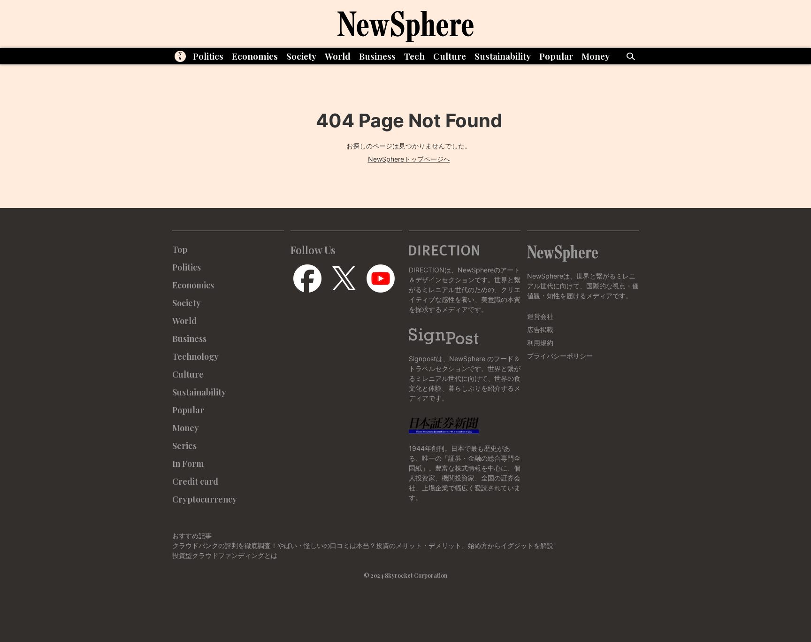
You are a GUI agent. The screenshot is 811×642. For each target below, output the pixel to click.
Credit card (195, 481)
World (338, 56)
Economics (255, 56)
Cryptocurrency (204, 499)
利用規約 (540, 343)
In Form (188, 463)
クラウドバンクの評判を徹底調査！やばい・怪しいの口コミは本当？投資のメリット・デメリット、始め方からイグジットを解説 (362, 545)
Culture (449, 56)
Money (595, 56)
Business (377, 56)
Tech (414, 56)
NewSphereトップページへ (409, 159)
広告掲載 (540, 329)
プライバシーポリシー (560, 356)
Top (179, 249)
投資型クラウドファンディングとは (224, 555)
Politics (208, 56)
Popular (556, 56)
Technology (195, 356)
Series (184, 445)
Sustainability (502, 56)
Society (301, 56)
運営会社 (540, 316)
